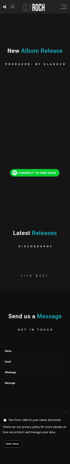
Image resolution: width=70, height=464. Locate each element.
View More (35, 276)
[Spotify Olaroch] (35, 172)
